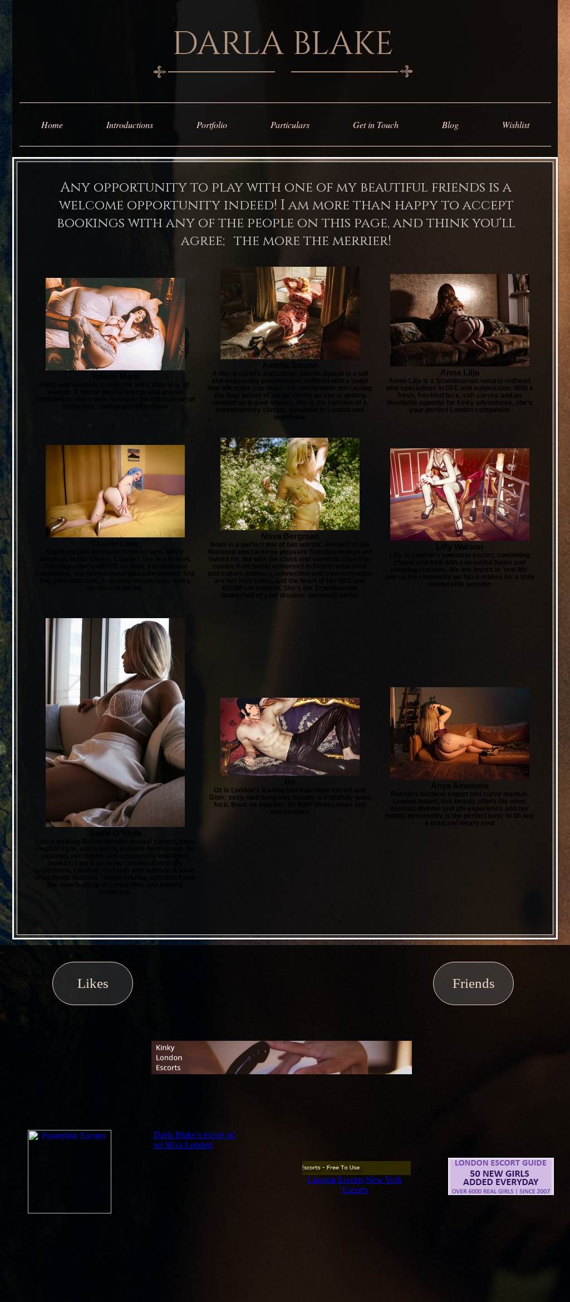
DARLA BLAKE (283, 44)
